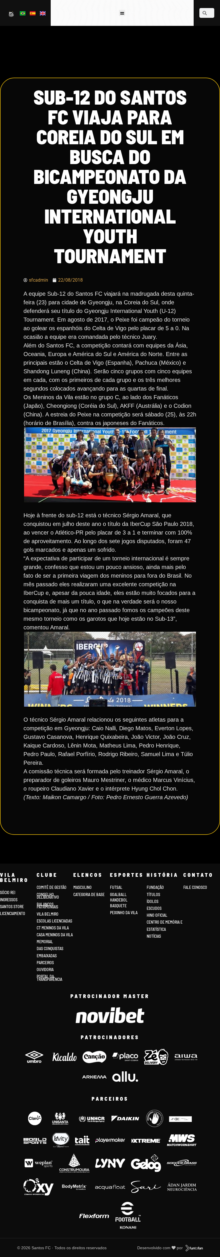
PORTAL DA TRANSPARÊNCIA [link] (49, 978)
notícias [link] (154, 936)
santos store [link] (12, 906)
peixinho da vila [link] (124, 912)
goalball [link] (118, 894)
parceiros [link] (45, 962)
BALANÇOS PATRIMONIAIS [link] (47, 906)
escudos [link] (154, 908)
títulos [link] (153, 894)
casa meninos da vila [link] (55, 934)
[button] (122, 13)
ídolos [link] (152, 901)
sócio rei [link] (7, 892)
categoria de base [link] (89, 894)
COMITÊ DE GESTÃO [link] (51, 887)
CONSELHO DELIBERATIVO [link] (48, 896)
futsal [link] (116, 887)
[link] (12, 13)
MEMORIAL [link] (45, 941)
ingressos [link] (8, 899)
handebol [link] (118, 899)
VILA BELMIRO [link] (47, 914)
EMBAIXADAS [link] (47, 955)
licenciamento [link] (12, 913)
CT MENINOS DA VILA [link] (53, 927)
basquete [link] (118, 905)
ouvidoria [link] (45, 969)
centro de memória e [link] (164, 922)
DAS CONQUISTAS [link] (50, 948)
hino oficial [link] (157, 915)
